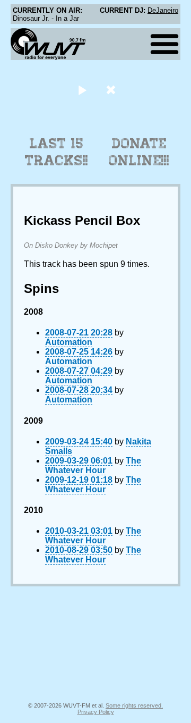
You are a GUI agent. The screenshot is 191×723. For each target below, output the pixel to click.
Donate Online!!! (139, 152)
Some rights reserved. (134, 705)
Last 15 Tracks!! (56, 152)
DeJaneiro (162, 10)
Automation (68, 342)
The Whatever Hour (93, 465)
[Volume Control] (112, 90)
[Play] (82, 90)
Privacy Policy (95, 712)
